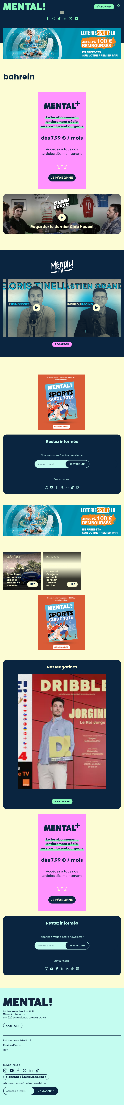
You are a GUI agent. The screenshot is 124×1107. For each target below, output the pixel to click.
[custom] (59, 18)
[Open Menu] (62, 12)
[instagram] (53, 18)
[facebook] (47, 18)
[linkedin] (65, 18)
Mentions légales (12, 1045)
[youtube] (76, 18)
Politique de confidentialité (17, 1040)
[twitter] (70, 18)
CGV (5, 1050)
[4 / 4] (62, 731)
